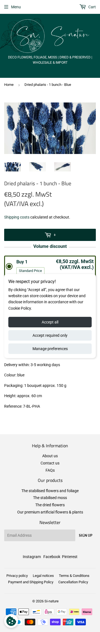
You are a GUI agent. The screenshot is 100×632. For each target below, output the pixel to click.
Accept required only (50, 335)
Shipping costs (16, 217)
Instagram (32, 556)
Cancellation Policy (73, 582)
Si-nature (51, 601)
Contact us (50, 463)
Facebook (51, 556)
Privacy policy (17, 576)
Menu (16, 7)
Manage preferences (50, 348)
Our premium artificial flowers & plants (50, 512)
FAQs (50, 470)
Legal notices (43, 576)
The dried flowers (50, 505)
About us (50, 456)
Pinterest (70, 556)
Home (9, 85)
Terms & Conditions (74, 576)
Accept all (50, 322)
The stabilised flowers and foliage (50, 491)
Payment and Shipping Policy (30, 582)
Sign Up (85, 535)
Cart (92, 7)
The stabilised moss (50, 497)
